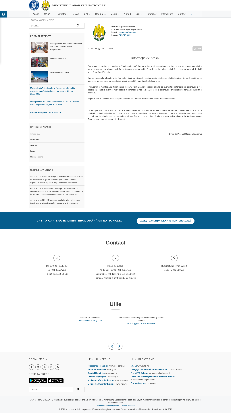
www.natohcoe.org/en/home (143, 379)
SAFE (87, 14)
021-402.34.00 (124, 270)
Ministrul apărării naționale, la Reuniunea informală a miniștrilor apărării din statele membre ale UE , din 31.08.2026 (52, 91)
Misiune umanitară (58, 58)
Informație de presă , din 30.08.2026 (45, 112)
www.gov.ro (112, 369)
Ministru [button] (62, 14)
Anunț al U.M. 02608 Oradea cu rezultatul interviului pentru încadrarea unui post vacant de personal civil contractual (55, 201)
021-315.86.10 (129, 274)
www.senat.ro (111, 373)
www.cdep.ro (112, 376)
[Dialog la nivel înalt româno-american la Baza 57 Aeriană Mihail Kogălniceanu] (39, 47)
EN (192, 14)
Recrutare (100, 14)
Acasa (34, 20)
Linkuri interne (99, 359)
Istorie (32, 151)
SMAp (76, 14)
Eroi (138, 14)
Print (199, 49)
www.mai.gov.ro (121, 380)
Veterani (33, 145)
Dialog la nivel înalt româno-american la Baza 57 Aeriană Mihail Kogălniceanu (66, 47)
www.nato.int (143, 366)
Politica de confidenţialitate (108, 406)
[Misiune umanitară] (39, 62)
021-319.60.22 (125, 35)
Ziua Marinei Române (59, 72)
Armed (127, 14)
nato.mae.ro (176, 369)
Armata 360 (35, 134)
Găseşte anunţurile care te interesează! (166, 221)
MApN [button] (47, 14)
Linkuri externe (142, 359)
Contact (182, 14)
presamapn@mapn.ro (127, 32)
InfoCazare (167, 14)
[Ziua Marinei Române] (39, 76)
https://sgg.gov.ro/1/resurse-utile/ (141, 323)
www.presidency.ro (117, 366)
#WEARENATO (36, 139)
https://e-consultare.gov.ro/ (90, 320)
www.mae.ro (121, 384)
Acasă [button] (36, 14)
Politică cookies (128, 406)
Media (114, 14)
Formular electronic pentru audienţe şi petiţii (115, 278)
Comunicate (47, 20)
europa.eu (151, 383)
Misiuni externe (36, 157)
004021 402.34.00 (56, 270)
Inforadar (152, 14)
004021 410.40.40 (58, 266)
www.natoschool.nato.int (159, 373)
